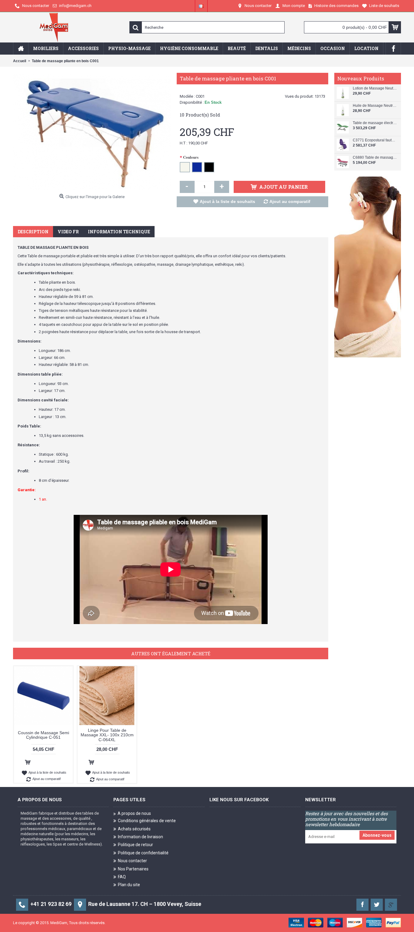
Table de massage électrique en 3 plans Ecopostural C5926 (375, 123)
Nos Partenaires (133, 868)
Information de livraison (140, 836)
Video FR (68, 232)
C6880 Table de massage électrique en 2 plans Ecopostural (375, 158)
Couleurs (191, 157)
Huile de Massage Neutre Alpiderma (375, 106)
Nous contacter (132, 860)
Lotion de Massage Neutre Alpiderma (375, 88)
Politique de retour (135, 844)
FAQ (122, 876)
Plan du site (129, 884)
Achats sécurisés (134, 828)
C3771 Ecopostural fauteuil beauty (375, 140)
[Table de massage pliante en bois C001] (92, 132)
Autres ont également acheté (170, 653)
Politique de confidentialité (143, 852)
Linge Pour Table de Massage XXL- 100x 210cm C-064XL (107, 735)
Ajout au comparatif (289, 201)
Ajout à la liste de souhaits (227, 201)
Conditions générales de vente (147, 820)
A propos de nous (134, 813)
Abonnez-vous (377, 835)
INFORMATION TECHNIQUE (119, 232)
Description (33, 232)
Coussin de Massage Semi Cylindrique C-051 (43, 735)
